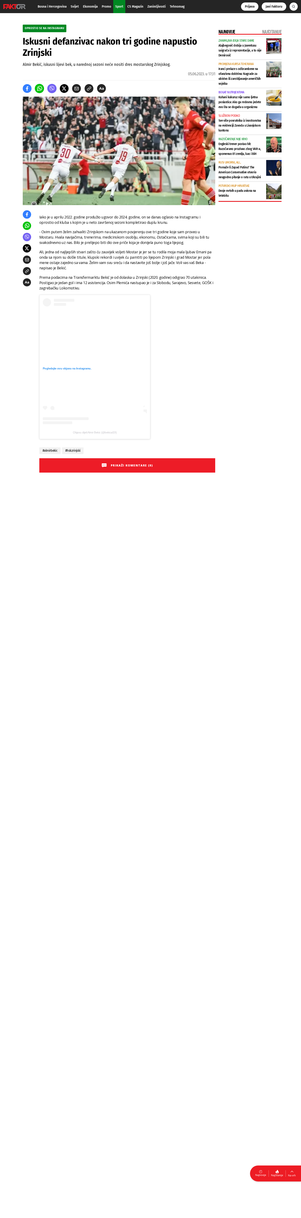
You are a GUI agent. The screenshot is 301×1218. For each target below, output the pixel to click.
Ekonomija (90, 6)
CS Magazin (135, 6)
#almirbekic (50, 450)
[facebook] (27, 88)
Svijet (75, 6)
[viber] (52, 88)
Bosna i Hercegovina (52, 6)
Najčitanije (277, 1175)
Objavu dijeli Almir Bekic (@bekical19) (95, 432)
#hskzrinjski (72, 450)
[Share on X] (64, 88)
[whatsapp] (39, 88)
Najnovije (260, 1175)
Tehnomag (177, 6)
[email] (76, 88)
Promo (106, 6)
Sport (119, 6)
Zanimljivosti (156, 6)
